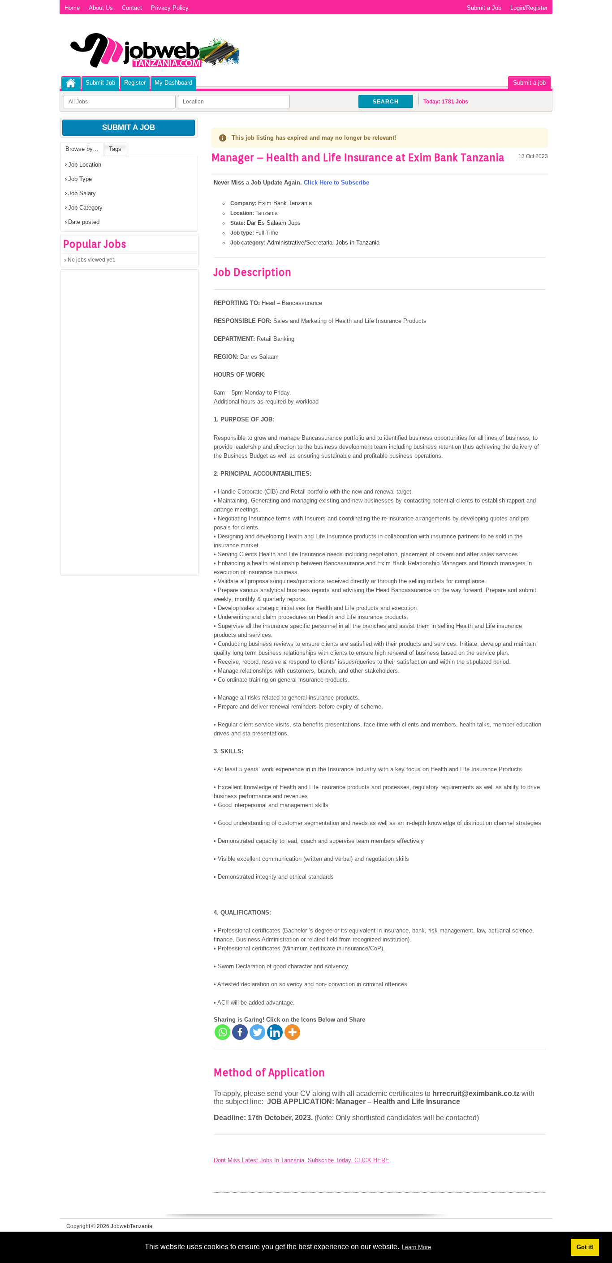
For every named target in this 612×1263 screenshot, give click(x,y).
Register (135, 82)
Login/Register (528, 7)
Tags (115, 149)
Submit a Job (484, 7)
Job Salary (82, 193)
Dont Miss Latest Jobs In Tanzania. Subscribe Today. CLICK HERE (301, 1160)
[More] (292, 1032)
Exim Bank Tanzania (285, 203)
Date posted (83, 222)
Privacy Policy (170, 7)
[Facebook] (240, 1032)
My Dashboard (173, 82)
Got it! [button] (585, 1247)
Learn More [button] (416, 1247)
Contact (132, 7)
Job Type (80, 179)
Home (72, 7)
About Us (101, 7)
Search (386, 102)
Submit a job (529, 82)
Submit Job (100, 82)
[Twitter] (257, 1032)
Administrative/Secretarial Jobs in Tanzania (323, 242)
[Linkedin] (275, 1032)
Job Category (85, 207)
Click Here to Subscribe (336, 182)
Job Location (84, 164)
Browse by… (82, 149)
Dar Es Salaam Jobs (274, 222)
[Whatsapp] (222, 1032)
